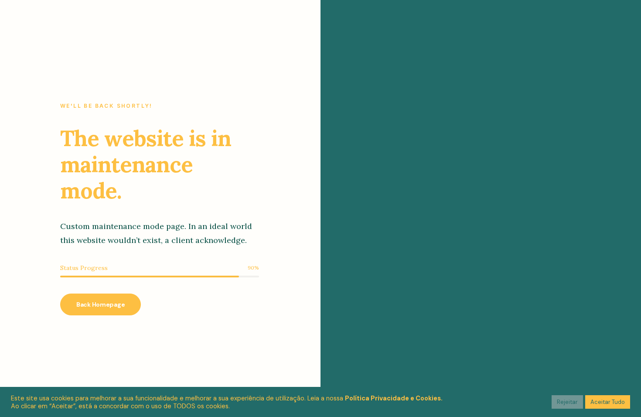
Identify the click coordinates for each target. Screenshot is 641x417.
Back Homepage (100, 304)
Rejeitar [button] (567, 402)
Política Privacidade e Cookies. (394, 398)
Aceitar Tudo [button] (607, 402)
